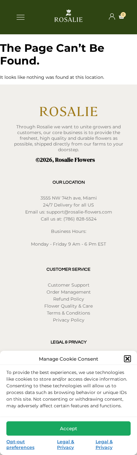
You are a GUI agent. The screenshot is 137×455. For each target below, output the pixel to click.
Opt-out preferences (20, 444)
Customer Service (68, 269)
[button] (127, 359)
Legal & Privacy (65, 444)
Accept (68, 428)
